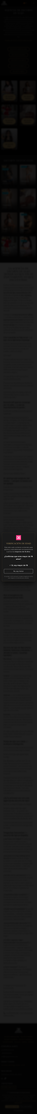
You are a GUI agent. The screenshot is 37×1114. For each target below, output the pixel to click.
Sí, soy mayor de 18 (19, 565)
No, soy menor (18, 571)
